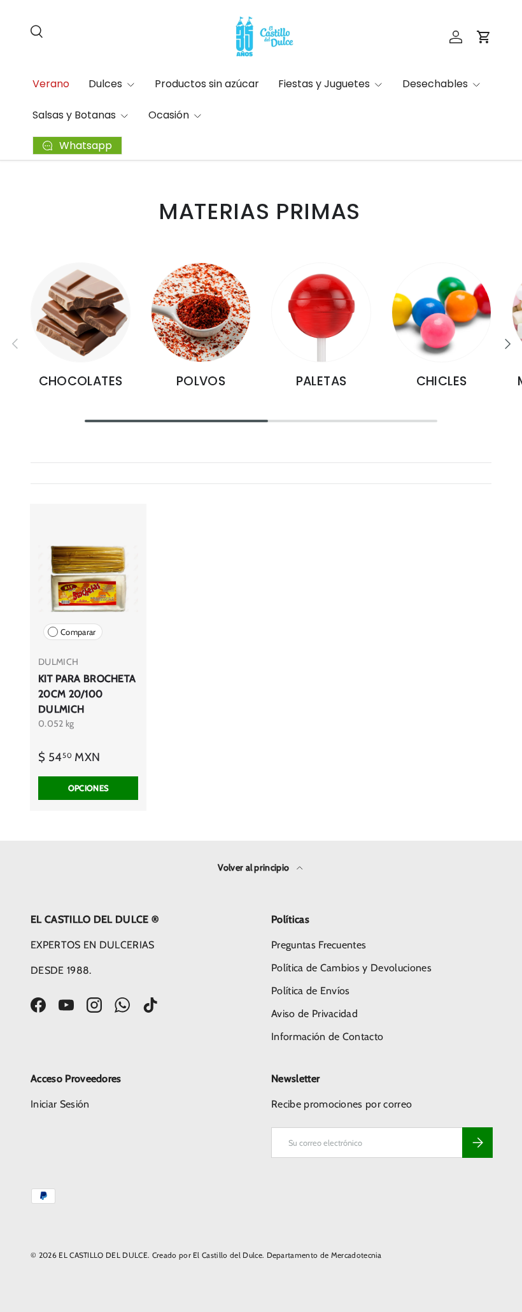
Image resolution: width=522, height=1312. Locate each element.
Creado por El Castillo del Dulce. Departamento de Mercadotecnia (267, 1255)
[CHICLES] (441, 312)
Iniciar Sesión (60, 1104)
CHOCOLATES (81, 381)
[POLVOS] (201, 312)
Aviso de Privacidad (314, 1014)
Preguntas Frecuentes (318, 945)
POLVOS (200, 381)
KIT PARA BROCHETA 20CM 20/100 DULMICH (87, 694)
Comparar (78, 632)
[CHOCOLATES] (80, 312)
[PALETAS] (321, 312)
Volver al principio (254, 867)
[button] (484, 37)
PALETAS (321, 381)
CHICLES (441, 381)
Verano (50, 83)
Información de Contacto (327, 1036)
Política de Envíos (310, 991)
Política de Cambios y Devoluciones (351, 968)
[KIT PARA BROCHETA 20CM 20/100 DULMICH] (88, 578)
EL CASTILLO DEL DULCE (103, 1255)
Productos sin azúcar (207, 83)
